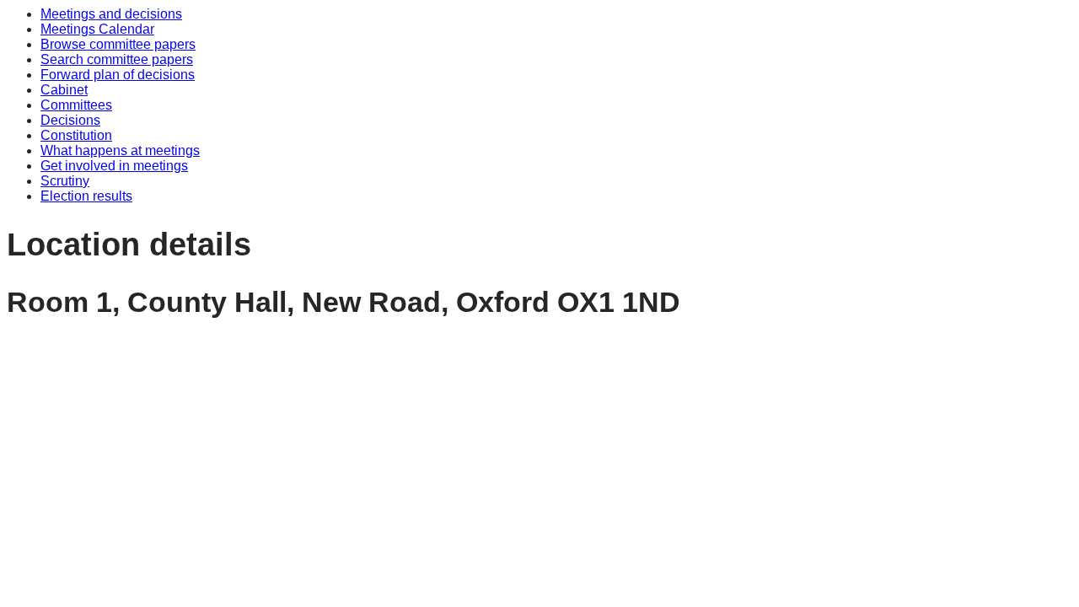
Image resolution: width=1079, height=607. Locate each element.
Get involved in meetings (114, 165)
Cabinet (64, 90)
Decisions (70, 120)
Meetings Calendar (97, 29)
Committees (76, 105)
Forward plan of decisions (117, 74)
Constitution (76, 135)
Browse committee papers (118, 44)
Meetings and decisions (111, 14)
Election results (86, 196)
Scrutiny (64, 181)
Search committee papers (116, 59)
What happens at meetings (120, 150)
